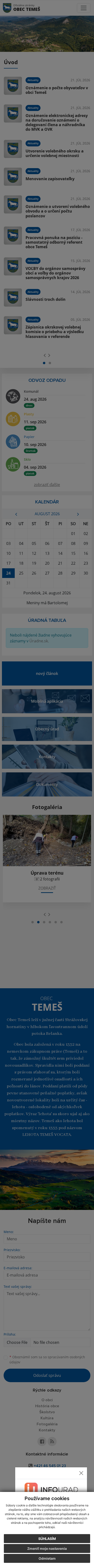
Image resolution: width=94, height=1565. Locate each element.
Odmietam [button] (47, 1558)
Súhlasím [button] (47, 1539)
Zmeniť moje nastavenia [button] (47, 1548)
